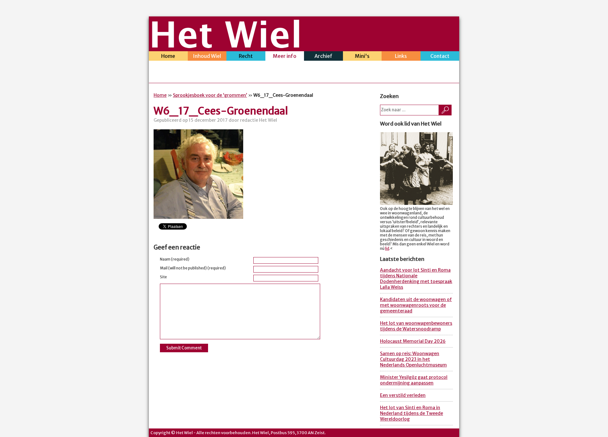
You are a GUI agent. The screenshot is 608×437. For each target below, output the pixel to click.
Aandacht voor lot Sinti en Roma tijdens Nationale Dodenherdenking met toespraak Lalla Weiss (416, 278)
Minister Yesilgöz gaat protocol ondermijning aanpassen (413, 380)
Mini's (362, 56)
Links (401, 56)
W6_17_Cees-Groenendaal (221, 111)
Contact (439, 56)
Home (168, 56)
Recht (246, 56)
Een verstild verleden (403, 395)
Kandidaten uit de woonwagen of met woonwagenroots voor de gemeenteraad (416, 305)
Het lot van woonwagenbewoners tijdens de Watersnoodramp (416, 326)
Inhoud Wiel (207, 56)
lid (387, 248)
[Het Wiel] (225, 46)
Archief (323, 56)
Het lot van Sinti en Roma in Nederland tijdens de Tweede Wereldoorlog (411, 413)
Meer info (284, 56)
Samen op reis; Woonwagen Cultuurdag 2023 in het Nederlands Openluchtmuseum (413, 359)
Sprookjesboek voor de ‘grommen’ (210, 95)
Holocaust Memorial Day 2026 (413, 341)
